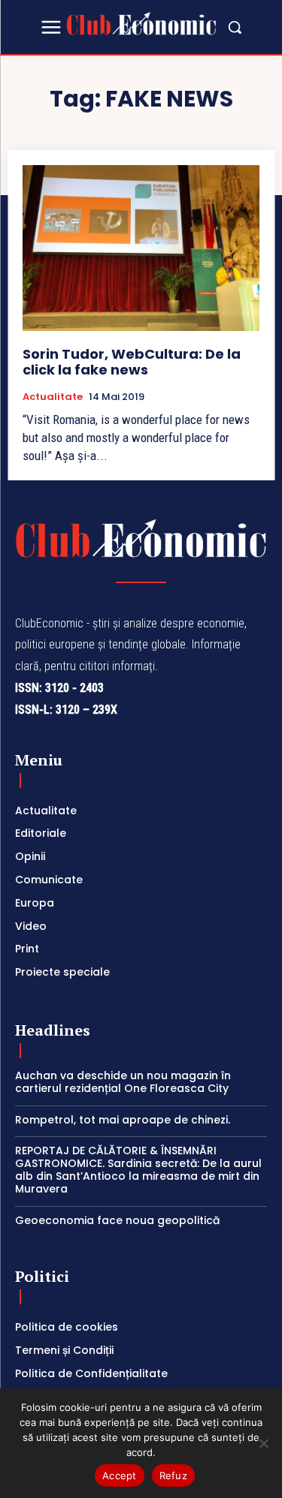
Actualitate (53, 397)
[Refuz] (263, 1443)
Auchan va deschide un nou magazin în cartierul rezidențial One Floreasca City (123, 1082)
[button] (235, 27)
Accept (119, 1475)
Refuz (173, 1475)
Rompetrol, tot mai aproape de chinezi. (122, 1119)
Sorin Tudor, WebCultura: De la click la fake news (132, 362)
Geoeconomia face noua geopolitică (117, 1220)
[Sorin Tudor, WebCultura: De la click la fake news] (141, 248)
